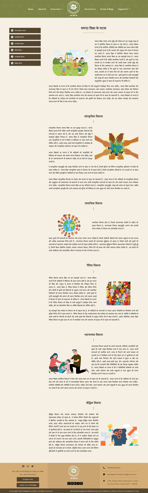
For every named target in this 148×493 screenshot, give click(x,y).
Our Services (90, 9)
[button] (56, 9)
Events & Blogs (106, 9)
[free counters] (75, 483)
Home (30, 9)
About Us (42, 9)
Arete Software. (104, 491)
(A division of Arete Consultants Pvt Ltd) (124, 491)
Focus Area (55, 9)
